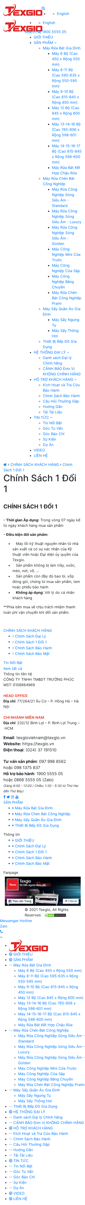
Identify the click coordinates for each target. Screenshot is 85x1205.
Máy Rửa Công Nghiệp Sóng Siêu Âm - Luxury (66, 216)
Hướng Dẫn (52, 406)
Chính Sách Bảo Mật (32, 863)
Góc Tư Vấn (53, 428)
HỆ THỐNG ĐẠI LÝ (50, 352)
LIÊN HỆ (41, 455)
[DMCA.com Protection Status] (55, 915)
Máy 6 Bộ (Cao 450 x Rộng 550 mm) (66, 59)
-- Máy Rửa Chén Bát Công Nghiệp (39, 1030)
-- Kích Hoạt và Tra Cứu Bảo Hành (38, 1133)
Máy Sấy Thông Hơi (35, 1101)
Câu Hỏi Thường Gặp (61, 401)
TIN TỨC (42, 417)
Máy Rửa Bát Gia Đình (61, 48)
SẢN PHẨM (44, 42)
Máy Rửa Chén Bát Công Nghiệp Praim (66, 298)
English (63, 13)
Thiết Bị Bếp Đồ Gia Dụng (36, 825)
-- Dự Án (16, 1188)
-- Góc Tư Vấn (21, 1171)
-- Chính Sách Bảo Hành (29, 1139)
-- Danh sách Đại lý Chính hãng (36, 1117)
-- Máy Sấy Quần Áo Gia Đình (34, 1090)
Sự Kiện (49, 439)
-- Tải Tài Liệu (21, 1155)
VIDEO (39, 450)
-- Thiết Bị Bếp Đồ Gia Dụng (33, 1106)
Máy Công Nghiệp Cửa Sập (41, 1073)
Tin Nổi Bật (52, 423)
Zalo (3, 926)
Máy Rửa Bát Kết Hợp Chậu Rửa (45, 1025)
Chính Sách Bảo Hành (61, 395)
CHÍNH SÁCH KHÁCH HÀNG (34, 464)
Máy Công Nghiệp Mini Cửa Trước (66, 254)
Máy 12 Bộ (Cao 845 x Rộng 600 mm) (66, 113)
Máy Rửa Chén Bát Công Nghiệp (42, 814)
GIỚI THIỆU (43, 37)
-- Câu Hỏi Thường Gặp (29, 1144)
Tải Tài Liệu (52, 412)
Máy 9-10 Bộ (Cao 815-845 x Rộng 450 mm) (65, 97)
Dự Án (48, 444)
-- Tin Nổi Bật (20, 1166)
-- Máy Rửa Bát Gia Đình (30, 965)
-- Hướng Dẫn (21, 1150)
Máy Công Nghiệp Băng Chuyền (63, 281)
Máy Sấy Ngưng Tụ (34, 1095)
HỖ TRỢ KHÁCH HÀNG (54, 379)
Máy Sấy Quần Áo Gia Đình (37, 819)
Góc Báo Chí (53, 433)
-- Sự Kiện (18, 1182)
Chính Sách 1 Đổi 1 (30, 852)
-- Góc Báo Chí (22, 1177)
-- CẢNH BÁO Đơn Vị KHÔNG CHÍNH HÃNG (46, 1122)
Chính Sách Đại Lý (30, 846)
